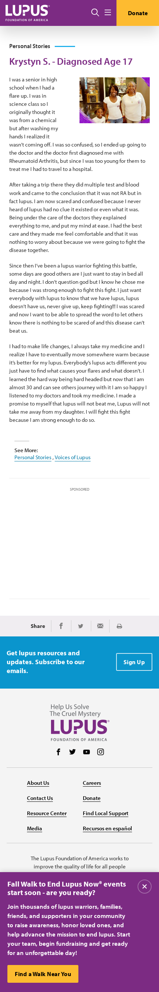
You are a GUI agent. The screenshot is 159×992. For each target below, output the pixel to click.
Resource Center (47, 813)
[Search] (95, 13)
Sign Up (134, 662)
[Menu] (108, 13)
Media (34, 828)
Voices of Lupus (73, 457)
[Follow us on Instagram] (100, 753)
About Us (38, 782)
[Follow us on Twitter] (72, 753)
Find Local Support (105, 813)
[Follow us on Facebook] (58, 753)
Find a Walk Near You (43, 974)
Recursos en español (107, 828)
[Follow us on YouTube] (86, 753)
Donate (138, 13)
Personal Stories (32, 457)
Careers (92, 782)
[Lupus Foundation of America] (28, 13)
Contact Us (40, 797)
